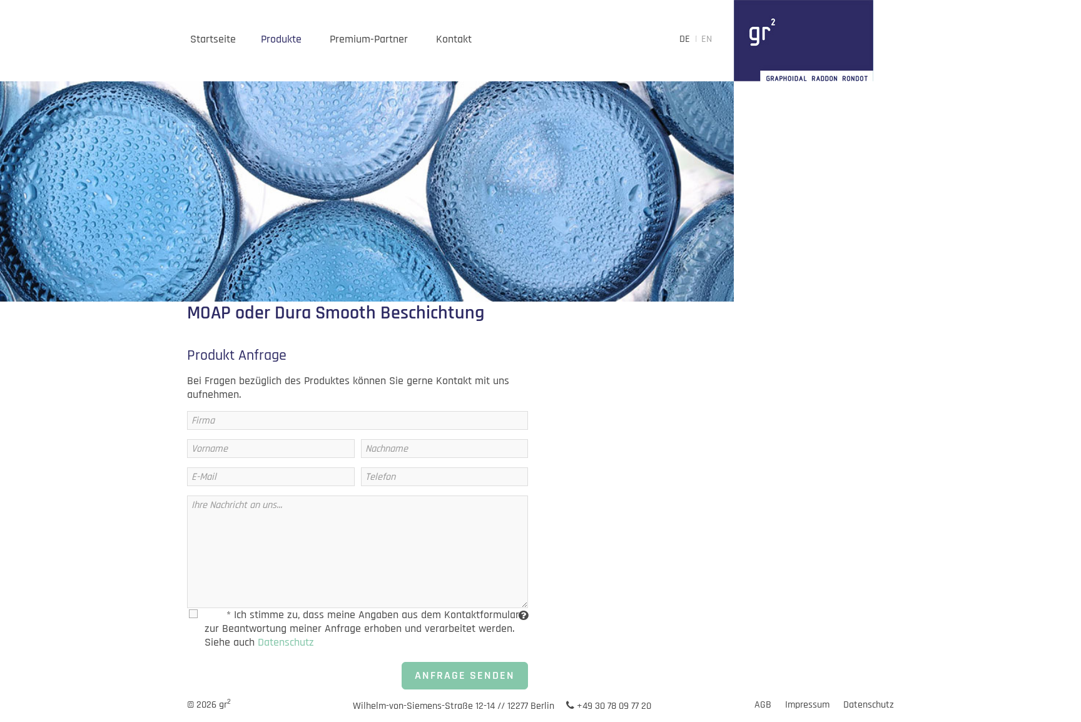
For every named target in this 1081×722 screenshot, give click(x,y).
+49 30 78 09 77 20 (612, 706)
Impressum (807, 704)
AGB (762, 704)
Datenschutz (286, 642)
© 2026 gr (209, 704)
